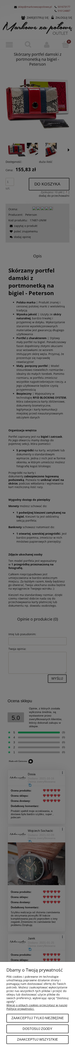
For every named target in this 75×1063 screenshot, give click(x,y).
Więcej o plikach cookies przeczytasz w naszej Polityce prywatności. (36, 1007)
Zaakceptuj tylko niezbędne (37, 1018)
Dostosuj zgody (37, 1028)
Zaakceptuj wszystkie (37, 1039)
